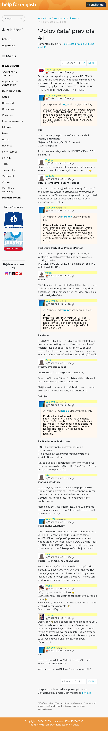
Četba (5, 97)
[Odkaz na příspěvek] (44, 104)
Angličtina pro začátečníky (10, 83)
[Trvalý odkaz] (72, 72)
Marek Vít (55, 95)
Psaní (5, 133)
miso (47, 475)
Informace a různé (12, 121)
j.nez (47, 554)
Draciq (48, 360)
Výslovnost (8, 176)
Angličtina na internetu (9, 74)
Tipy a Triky (8, 170)
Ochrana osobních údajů (65, 724)
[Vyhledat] (21, 18)
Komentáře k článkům (66, 18)
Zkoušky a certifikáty (8, 190)
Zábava (6, 182)
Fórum (47, 18)
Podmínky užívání (39, 724)
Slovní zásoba (9, 151)
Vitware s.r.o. (56, 721)
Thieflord (49, 615)
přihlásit (86, 693)
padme (48, 586)
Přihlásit (6, 39)
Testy (5, 164)
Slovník (6, 157)
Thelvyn (49, 160)
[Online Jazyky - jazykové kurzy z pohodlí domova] (13, 241)
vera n (48, 273)
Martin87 (49, 176)
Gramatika (8, 109)
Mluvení (7, 127)
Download (8, 103)
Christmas (7, 115)
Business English (11, 91)
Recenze (7, 145)
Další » (92, 63)
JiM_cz (53, 69)
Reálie (5, 139)
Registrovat (8, 45)
